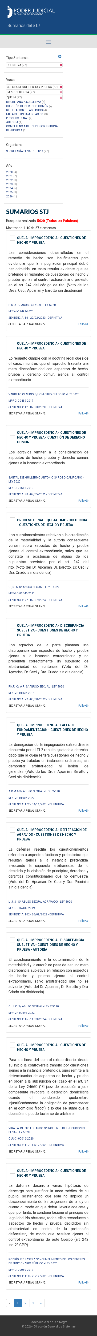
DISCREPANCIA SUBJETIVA (23, 102)
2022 (9, 180)
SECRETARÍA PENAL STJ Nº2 (24, 151)
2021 (9, 176)
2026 (9, 196)
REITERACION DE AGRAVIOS (24, 110)
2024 (9, 188)
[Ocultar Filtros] (59, 56)
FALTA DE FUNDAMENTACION (25, 114)
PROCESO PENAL (17, 118)
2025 (9, 192)
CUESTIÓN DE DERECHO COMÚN (27, 106)
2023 (9, 184)
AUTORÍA (12, 122)
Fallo (81, 324)
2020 (9, 172)
